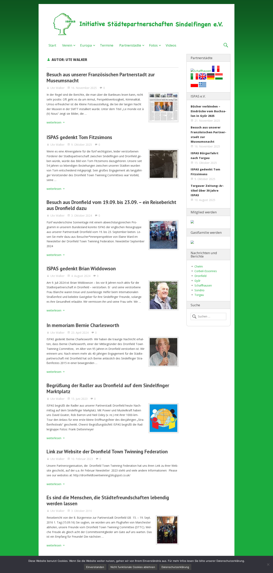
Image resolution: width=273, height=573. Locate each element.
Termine (106, 45)
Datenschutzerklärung (175, 567)
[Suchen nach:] (208, 316)
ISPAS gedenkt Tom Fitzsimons (79, 137)
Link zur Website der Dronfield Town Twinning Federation (107, 451)
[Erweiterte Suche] (225, 45)
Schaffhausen (203, 285)
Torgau (199, 295)
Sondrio (199, 290)
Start (52, 45)
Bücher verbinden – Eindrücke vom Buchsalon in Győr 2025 (208, 111)
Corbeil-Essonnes (205, 271)
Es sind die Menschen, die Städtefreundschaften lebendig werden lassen (108, 500)
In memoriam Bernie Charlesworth (83, 325)
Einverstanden (95, 567)
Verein (67, 45)
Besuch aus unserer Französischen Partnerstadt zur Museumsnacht (101, 77)
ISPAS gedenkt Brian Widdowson (81, 268)
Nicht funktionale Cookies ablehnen (133, 567)
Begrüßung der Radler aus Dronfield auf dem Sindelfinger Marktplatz (108, 388)
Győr (197, 281)
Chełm (198, 266)
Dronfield (200, 276)
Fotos (153, 45)
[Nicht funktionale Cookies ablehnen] (268, 564)
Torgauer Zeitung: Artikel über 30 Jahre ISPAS (207, 190)
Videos (171, 45)
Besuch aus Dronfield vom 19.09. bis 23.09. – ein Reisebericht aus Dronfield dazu (111, 205)
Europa (86, 45)
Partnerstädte (130, 45)
